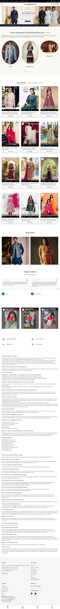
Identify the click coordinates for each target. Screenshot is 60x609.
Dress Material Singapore (42, 476)
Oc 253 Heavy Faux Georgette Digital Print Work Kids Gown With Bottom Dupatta (49, 220)
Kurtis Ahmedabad (12, 472)
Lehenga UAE (54, 501)
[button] (25, 71)
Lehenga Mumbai (5, 505)
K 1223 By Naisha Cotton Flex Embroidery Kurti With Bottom (8, 184)
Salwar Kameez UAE (26, 490)
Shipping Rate (33, 577)
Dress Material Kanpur (14, 483)
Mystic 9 (18, 514)
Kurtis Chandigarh (5, 472)
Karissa (37, 512)
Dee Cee (38, 511)
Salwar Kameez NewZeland (17, 490)
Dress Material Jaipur (6, 483)
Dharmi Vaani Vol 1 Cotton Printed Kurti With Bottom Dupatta (29, 220)
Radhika (6, 511)
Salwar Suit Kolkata (48, 496)
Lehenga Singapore (31, 501)
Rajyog (40, 518)
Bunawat (44, 518)
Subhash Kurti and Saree (13, 511)
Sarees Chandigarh (5, 462)
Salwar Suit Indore (29, 494)
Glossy (30, 532)
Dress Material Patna (50, 482)
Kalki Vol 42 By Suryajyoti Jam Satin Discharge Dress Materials (28, 113)
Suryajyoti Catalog (23, 548)
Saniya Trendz (22, 539)
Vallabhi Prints (42, 551)
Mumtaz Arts (26, 537)
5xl (16, 215)
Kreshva (37, 551)
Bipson (39, 529)
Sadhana (24, 530)
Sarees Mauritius (36, 457)
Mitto (27, 514)
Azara (51, 529)
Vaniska (8, 512)
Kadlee (26, 512)
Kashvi (55, 519)
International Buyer (5, 587)
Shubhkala (9, 525)
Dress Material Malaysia (6, 476)
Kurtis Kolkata (25, 472)
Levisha (48, 529)
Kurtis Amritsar (20, 472)
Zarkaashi (40, 519)
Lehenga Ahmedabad (22, 507)
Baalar (21, 530)
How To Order (33, 574)
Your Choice (4, 536)
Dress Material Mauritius (52, 476)
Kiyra (37, 519)
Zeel (5, 525)
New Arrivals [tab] (21, 83)
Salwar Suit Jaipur (50, 494)
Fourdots (56, 539)
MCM (33, 532)
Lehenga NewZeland (47, 501)
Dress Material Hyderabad (16, 482)
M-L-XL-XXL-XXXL (10, 179)
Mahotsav (17, 519)
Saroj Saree (21, 518)
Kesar (16, 525)
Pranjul (18, 529)
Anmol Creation (9, 519)
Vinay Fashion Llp (20, 537)
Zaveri (9, 540)
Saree (10, 66)
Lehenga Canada (17, 501)
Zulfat (36, 532)
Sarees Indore (23, 461)
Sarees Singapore (29, 457)
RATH (36, 550)
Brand (3, 593)
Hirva (49, 512)
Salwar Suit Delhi (22, 494)
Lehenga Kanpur (51, 505)
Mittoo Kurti (13, 551)
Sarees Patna (34, 461)
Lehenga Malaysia (5, 501)
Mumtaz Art (23, 529)
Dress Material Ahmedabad (45, 483)
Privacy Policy (33, 569)
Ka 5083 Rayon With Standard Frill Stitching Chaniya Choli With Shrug (48, 184)
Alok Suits (3, 529)
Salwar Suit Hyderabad (14, 494)
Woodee (15, 512)
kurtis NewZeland (41, 466)
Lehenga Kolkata (37, 507)
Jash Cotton (28, 529)
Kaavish (27, 539)
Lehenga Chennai (44, 507)
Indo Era (45, 512)
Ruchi (3, 521)
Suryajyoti (15, 529)
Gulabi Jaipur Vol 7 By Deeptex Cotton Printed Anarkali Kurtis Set (10, 220)
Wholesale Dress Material (6, 377)
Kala (45, 529)
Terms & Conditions (34, 567)
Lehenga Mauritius (39, 501)
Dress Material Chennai (24, 485)
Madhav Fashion (36, 530)
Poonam (34, 512)
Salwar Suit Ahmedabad (32, 496)
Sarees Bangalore (53, 461)
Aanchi (30, 551)
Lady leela (50, 548)
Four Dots (3, 539)
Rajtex (31, 518)
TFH (13, 519)
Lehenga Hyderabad (12, 505)
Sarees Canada (16, 457)
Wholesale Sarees (5, 374)
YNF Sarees (33, 519)
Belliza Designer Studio (38, 539)
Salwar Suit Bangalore (13, 496)
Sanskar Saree (26, 518)
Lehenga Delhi (19, 505)
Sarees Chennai (33, 462)
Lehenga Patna (38, 505)
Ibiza (35, 536)
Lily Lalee (22, 512)
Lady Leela (10, 514)
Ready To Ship (32, 83)
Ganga (18, 530)
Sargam (38, 536)
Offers (41, 83)
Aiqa (46, 536)
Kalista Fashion (9, 518)
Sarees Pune (29, 461)
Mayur (11, 529)
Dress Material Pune (42, 482)
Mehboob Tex (13, 537)
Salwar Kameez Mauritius (6, 490)
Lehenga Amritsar (30, 507)
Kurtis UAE (47, 466)
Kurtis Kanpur (44, 471)
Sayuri (8, 536)
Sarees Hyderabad (11, 461)
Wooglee (55, 512)
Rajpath (34, 518)
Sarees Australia (22, 457)
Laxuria (27, 551)
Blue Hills (15, 514)
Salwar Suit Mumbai (5, 494)
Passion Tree (54, 511)
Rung (30, 514)
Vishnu (47, 551)
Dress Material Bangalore (24, 483)
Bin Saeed (9, 532)
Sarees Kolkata (27, 462)
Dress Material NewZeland (7, 478)
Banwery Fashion (48, 537)
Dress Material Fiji (14, 476)
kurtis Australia (21, 466)
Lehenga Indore (26, 505)
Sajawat (11, 536)
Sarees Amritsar (20, 462)
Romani (32, 529)
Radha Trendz (36, 544)
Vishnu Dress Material (16, 532)
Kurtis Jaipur (38, 471)
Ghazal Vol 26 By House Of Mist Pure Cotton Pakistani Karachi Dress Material (10, 113)
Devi (2, 512)
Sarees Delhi (18, 461)
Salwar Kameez (30, 66)
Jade (27, 532)
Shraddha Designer (13, 544)
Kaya (5, 512)
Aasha (28, 544)
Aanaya (3, 552)
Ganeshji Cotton (5, 530)
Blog (2, 595)
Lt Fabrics (3, 519)
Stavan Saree (48, 518)
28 (48, 215)
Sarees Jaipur (40, 461)
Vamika (49, 514)
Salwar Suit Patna (43, 494)
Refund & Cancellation (35, 579)
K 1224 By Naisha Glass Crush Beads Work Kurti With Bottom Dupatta (29, 148)
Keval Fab (8, 544)
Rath (37, 518)
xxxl (10, 215)
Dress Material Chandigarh (34, 483)
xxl (13, 143)
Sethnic (53, 518)
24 (46, 215)
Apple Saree (4, 518)
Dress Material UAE (16, 478)
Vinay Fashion (29, 530)
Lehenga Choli (49, 56)
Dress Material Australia (32, 476)
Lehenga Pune (32, 505)
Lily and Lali (23, 514)
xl (10, 143)
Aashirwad (16, 536)
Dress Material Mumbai (6, 482)
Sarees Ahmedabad (13, 462)
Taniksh (3, 511)
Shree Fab (3, 544)
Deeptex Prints (16, 548)
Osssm (6, 514)
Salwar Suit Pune (36, 494)
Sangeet (20, 551)
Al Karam (38, 537)
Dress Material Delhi (25, 482)
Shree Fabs (42, 537)
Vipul (6, 521)
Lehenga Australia (24, 501)
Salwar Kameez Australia (33, 489)
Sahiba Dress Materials (13, 530)
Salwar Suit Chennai (5, 497)
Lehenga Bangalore (5, 507)
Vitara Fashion (49, 511)
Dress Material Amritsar (6, 485)
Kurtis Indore (22, 471)
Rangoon (23, 511)
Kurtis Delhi (17, 471)
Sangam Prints (16, 518)
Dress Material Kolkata (15, 485)
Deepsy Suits (4, 537)
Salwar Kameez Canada (23, 489)
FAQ (31, 576)
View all (47, 32)
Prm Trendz (42, 530)
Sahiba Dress (31, 536)
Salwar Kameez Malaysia (6, 489)
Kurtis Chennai (32, 472)
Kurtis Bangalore (50, 471)
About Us (32, 565)
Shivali (46, 514)
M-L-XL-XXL (29, 143)
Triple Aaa (46, 530)
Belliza (36, 529)
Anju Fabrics (41, 514)
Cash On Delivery (34, 570)
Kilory (49, 536)
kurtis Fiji (9, 466)
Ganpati (50, 530)
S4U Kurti (39, 550)
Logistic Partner (34, 572)
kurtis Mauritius (34, 466)
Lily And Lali (55, 548)
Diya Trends (30, 511)
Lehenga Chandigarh (13, 507)
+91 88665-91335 (8, 570)
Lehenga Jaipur (44, 505)
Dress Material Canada (23, 476)
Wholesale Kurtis (5, 375)
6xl (19, 215)
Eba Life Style (4, 540)
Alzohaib (49, 539)
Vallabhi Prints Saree (26, 519)
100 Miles (30, 512)
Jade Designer (42, 544)
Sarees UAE (50, 457)
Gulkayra (20, 536)
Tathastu (13, 525)
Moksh (19, 512)
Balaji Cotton (23, 532)
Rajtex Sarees (4, 548)
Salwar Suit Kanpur (5, 496)
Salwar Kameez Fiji (15, 489)
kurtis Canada (14, 466)
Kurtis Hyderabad (11, 471)
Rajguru (34, 551)
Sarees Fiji (10, 457)
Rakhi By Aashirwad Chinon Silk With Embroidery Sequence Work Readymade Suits (49, 113)
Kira (52, 519)
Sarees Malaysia (5, 457)
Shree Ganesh (40, 532)
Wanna (51, 512)
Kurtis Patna (33, 471)
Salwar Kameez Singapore (43, 489)
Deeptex (11, 512)
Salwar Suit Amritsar (41, 496)
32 (50, 215)
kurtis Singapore (27, 466)
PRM (27, 511)
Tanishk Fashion (12, 539)
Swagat (26, 536)
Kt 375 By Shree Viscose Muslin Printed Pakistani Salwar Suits (29, 184)
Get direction (4, 573)
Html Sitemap (4, 591)
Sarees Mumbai (5, 461)
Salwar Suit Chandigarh (22, 496)
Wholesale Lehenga (5, 379)
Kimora (8, 537)
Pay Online (4, 586)
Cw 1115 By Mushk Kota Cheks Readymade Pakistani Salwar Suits (48, 148)
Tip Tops (33, 514)
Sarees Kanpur (46, 461)
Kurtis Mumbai (4, 471)
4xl (13, 215)
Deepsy (54, 530)
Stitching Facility (5, 589)
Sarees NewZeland (43, 457)
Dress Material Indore (34, 482)
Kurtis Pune (28, 471)
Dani (41, 536)
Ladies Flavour (43, 511)
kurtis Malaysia (4, 466)
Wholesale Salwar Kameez (7, 378)
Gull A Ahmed (4, 532)
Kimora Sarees (48, 519)
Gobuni (20, 519)
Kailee (20, 511)
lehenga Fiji (11, 501)
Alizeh (34, 511)
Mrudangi (41, 512)
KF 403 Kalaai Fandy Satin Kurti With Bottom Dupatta (9, 148)
